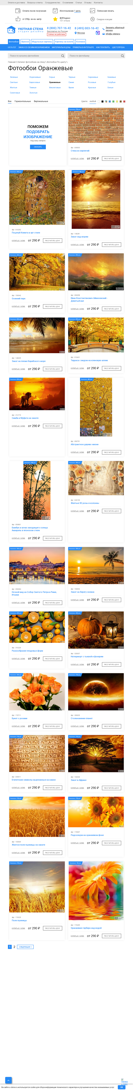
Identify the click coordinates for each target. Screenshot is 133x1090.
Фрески (25, 41)
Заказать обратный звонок (115, 29)
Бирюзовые (34, 82)
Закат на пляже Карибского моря (28, 361)
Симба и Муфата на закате (25, 418)
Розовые (92, 82)
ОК (121, 1087)
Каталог (12, 47)
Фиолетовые (55, 87)
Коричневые (35, 77)
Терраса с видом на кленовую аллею (89, 360)
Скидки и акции (104, 19)
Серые (52, 77)
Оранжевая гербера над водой (86, 928)
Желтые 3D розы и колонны (85, 503)
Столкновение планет (82, 718)
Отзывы (87, 2)
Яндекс (65, 19)
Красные (92, 87)
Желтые (13, 87)
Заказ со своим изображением (34, 47)
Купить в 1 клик (77, 159)
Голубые (111, 82)
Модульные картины (42, 41)
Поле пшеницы (19, 920)
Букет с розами (19, 718)
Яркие (71, 87)
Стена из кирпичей (80, 151)
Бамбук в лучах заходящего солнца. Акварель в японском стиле (30, 529)
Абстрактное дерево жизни (84, 444)
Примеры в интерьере (83, 47)
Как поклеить (103, 47)
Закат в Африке (78, 780)
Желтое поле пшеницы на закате (28, 845)
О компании (68, 2)
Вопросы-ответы (35, 2)
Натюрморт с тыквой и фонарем (87, 656)
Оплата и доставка (16, 2)
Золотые (33, 93)
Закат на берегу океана (82, 592)
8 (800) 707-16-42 (59, 28)
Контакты (98, 2)
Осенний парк (18, 298)
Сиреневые (93, 77)
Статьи (79, 2)
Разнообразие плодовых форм (27, 651)
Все (9, 101)
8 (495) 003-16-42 (87, 28)
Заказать (38, 147)
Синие (71, 82)
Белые (110, 87)
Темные (32, 87)
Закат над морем (79, 236)
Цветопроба (118, 47)
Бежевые (112, 77)
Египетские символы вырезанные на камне (34, 780)
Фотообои (13, 41)
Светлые (14, 82)
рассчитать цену (111, 159)
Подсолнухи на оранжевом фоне (87, 835)
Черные (72, 77)
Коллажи (80, 41)
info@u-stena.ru (113, 34)
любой (92, 101)
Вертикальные (41, 101)
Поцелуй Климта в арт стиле (26, 232)
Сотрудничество (52, 2)
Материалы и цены (61, 47)
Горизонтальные (23, 101)
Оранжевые (55, 82)
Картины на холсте (64, 41)
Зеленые (14, 77)
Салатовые (15, 93)
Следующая (24, 947)
